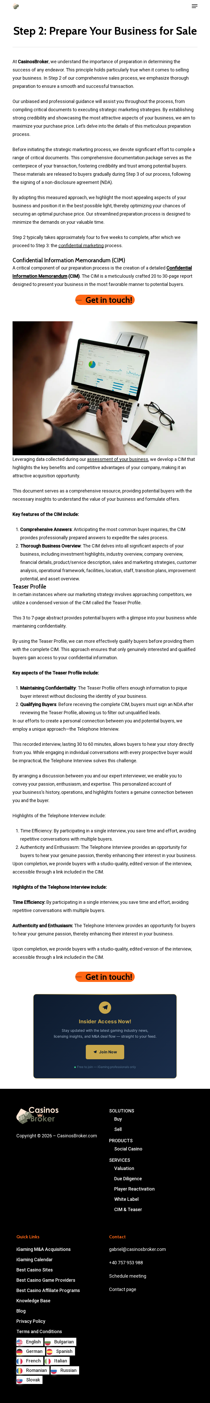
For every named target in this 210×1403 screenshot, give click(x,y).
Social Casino (128, 1148)
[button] (194, 6)
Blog (21, 1311)
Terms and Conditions (39, 1331)
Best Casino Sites (34, 1269)
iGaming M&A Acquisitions (43, 1249)
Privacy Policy (30, 1321)
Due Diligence (128, 1178)
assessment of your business (117, 459)
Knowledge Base (33, 1300)
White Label (126, 1199)
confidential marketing (81, 245)
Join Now (108, 1051)
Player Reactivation (134, 1189)
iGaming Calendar (34, 1259)
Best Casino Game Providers (45, 1280)
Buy (118, 1119)
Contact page (122, 1289)
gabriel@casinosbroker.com (137, 1249)
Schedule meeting (127, 1276)
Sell (118, 1129)
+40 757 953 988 (126, 1262)
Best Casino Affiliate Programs (48, 1290)
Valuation (124, 1168)
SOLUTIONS (121, 1110)
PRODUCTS (121, 1140)
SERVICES (119, 1160)
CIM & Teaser (128, 1209)
